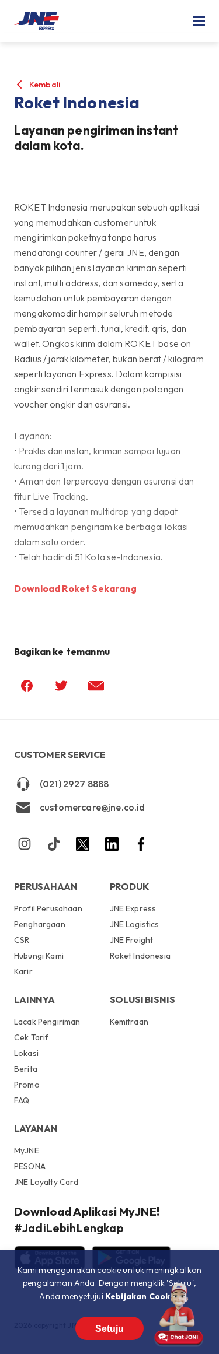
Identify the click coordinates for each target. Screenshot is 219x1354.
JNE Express (133, 909)
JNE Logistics (134, 924)
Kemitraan (129, 1022)
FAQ (21, 1100)
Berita (25, 1069)
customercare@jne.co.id (92, 807)
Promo (27, 1084)
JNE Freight (132, 940)
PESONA (30, 1166)
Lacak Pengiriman (47, 1022)
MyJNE (26, 1151)
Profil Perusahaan (48, 909)
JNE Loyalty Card (46, 1182)
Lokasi (26, 1053)
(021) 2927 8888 (74, 784)
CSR (21, 940)
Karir (23, 971)
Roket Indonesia (140, 955)
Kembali (44, 84)
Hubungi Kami (39, 955)
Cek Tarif (31, 1037)
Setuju (109, 1329)
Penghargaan (39, 924)
